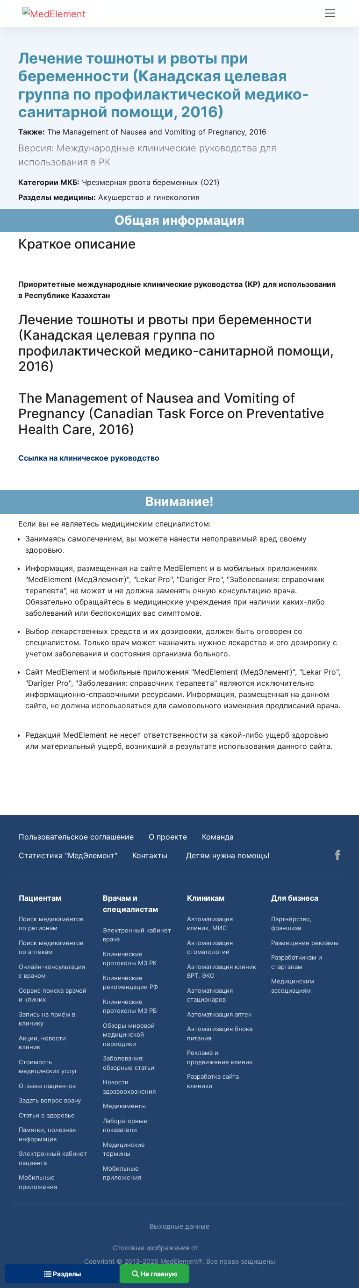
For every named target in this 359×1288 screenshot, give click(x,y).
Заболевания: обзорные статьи (128, 1062)
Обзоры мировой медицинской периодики (129, 1034)
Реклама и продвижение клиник (219, 1057)
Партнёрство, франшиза (291, 923)
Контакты (149, 855)
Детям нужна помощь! (227, 855)
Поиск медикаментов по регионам (51, 923)
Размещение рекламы (304, 942)
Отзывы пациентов (47, 1085)
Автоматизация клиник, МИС (210, 923)
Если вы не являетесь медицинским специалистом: (114, 523)
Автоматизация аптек (219, 1014)
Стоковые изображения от (156, 1248)
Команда (218, 836)
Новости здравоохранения (129, 1086)
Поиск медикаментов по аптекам (51, 947)
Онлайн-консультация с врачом (52, 971)
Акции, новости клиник (42, 1042)
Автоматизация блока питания (219, 1033)
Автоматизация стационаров (210, 995)
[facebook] (338, 856)
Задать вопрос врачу (50, 1100)
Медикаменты (124, 1106)
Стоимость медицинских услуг (48, 1066)
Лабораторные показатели (125, 1125)
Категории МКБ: (48, 182)
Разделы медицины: (57, 197)
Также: (31, 131)
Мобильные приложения (38, 1182)
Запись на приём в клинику (47, 1018)
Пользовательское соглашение (76, 836)
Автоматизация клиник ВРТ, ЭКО (221, 971)
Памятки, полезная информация (47, 1134)
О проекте (168, 836)
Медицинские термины (124, 1149)
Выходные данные (179, 1226)
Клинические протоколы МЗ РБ (130, 1006)
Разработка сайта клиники (213, 1081)
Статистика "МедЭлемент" (68, 855)
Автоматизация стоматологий (210, 947)
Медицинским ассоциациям (292, 985)
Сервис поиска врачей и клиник (52, 995)
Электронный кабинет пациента (53, 1158)
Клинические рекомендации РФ (130, 982)
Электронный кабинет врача (137, 934)
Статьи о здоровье (47, 1115)
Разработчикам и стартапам (296, 962)
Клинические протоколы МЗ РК (130, 958)
